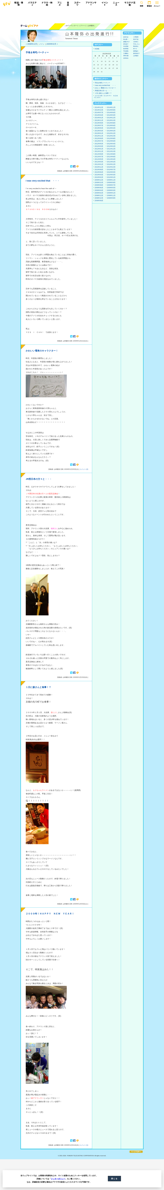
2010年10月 (111, 167)
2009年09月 (111, 182)
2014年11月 (111, 107)
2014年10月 (99, 110)
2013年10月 (111, 120)
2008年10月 (99, 198)
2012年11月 (99, 136)
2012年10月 (111, 136)
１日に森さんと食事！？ (38, 687)
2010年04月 (99, 174)
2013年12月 (111, 117)
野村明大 (135, 46)
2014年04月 (99, 115)
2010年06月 (99, 172)
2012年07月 (99, 141)
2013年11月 (99, 120)
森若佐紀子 (136, 53)
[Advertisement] (82, 15)
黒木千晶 (135, 39)
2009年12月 (99, 180)
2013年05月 (99, 128)
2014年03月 (111, 115)
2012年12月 (111, 133)
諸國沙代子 (126, 41)
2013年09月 (99, 123)
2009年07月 (111, 185)
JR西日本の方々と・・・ (39, 479)
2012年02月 (111, 146)
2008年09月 (111, 198)
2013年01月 (99, 133)
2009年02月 (99, 193)
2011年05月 (99, 159)
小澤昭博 (135, 37)
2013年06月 (111, 125)
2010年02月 (99, 177)
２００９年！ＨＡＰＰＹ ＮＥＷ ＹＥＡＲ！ (50, 913)
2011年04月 (111, 159)
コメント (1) (84, 1145)
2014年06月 (111, 112)
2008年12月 (99, 195)
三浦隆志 (125, 53)
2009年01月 (111, 193)
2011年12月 (111, 149)
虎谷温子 (125, 44)
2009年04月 (99, 190)
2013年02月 (111, 131)
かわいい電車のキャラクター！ (42, 350)
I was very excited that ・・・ (42, 180)
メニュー (157, 6)
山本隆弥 (91, 26)
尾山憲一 (125, 39)
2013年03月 (99, 131)
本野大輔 (125, 55)
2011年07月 (99, 156)
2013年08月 (111, 123)
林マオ (135, 48)
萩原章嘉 (125, 48)
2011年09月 (99, 154)
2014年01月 (99, 117)
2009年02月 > (52, 44)
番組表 (149, 6)
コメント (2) (84, 469)
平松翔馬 (125, 51)
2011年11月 (99, 151)
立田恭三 (135, 41)
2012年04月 (111, 143)
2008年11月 (111, 195)
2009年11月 (111, 180)
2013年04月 (111, 128)
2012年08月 (111, 138)
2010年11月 (99, 167)
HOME (97, 49)
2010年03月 (111, 174)
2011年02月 (111, 162)
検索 (141, 6)
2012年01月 (99, 149)
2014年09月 (111, 110)
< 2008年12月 (31, 44)
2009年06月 (99, 187)
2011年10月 (111, 151)
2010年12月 (111, 164)
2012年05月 (99, 143)
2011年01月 (99, 164)
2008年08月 (99, 200)
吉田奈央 (125, 58)
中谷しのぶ (136, 44)
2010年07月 (111, 169)
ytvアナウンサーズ (29, 25)
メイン (41, 44)
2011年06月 (111, 156)
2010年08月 (99, 169)
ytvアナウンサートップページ (76, 26)
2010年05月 (111, 172)
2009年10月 (99, 182)
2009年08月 (99, 185)
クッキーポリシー (58, 1179)
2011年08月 (111, 154)
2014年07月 (99, 112)
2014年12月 (99, 107)
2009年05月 (111, 187)
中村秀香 (125, 46)
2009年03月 (111, 190)
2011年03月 (99, 162)
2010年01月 (111, 177)
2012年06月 (111, 141)
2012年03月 (99, 146)
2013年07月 (99, 125)
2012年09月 (99, 138)
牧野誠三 (135, 51)
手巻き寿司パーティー (37, 52)
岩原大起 (125, 37)
